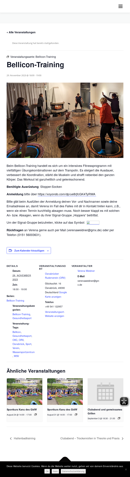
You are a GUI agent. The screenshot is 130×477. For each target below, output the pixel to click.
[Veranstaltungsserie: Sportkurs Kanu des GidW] (35, 414)
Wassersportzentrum (24, 352)
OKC (15, 340)
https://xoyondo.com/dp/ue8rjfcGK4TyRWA (67, 194)
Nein (55, 471)
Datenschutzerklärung (73, 471)
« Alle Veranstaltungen (21, 32)
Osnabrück (18, 344)
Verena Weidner (86, 270)
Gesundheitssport (22, 318)
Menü (120, 6)
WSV (16, 356)
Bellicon (17, 332)
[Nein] (125, 469)
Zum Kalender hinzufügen (29, 250)
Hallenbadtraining (24, 438)
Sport (28, 344)
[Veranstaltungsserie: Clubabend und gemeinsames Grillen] (119, 418)
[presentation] (24, 391)
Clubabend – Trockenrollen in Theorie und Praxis (90, 438)
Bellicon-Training (15, 300)
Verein (16, 348)
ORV (21, 340)
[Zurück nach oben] (65, 461)
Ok (47, 471)
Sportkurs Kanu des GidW (22, 409)
